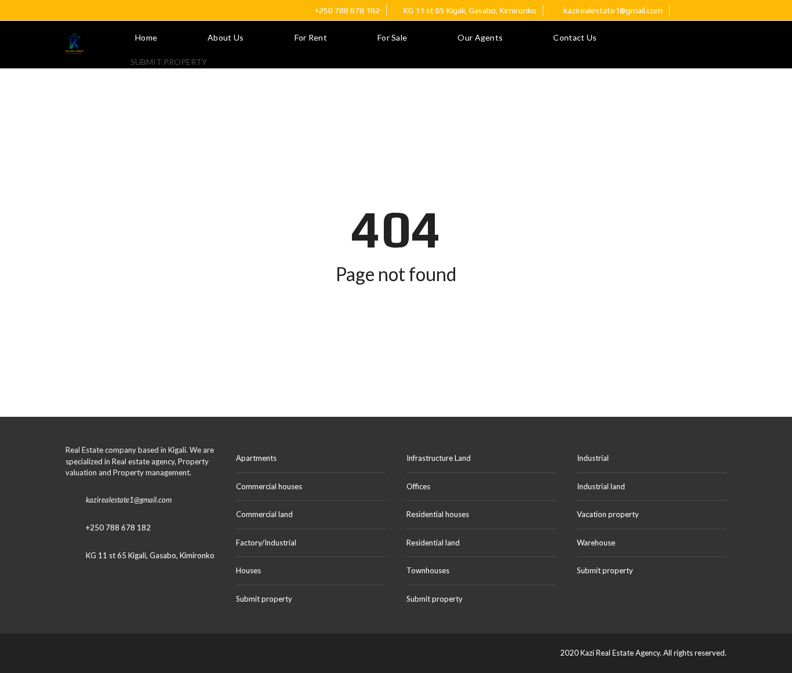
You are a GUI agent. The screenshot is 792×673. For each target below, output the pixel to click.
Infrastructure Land (438, 458)
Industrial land (601, 486)
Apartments (256, 458)
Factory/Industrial (266, 542)
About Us (226, 37)
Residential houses (437, 514)
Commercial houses (269, 486)
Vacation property (608, 514)
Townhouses (427, 570)
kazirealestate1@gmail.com (612, 10)
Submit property (169, 62)
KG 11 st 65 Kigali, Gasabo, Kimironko (150, 555)
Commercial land (264, 514)
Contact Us (575, 37)
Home (146, 37)
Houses (248, 570)
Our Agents (480, 37)
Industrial (593, 458)
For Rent (311, 37)
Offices (418, 486)
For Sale (392, 37)
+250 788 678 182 (346, 10)
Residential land (433, 542)
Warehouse (596, 542)
